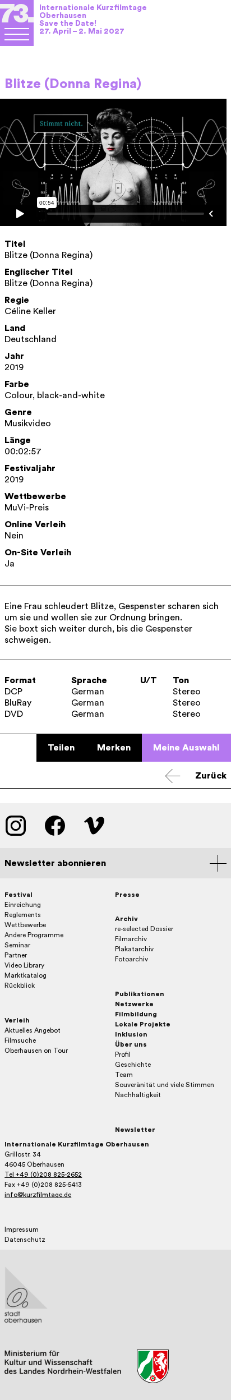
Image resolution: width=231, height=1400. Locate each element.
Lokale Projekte (142, 1024)
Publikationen (139, 994)
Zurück (210, 775)
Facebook (55, 825)
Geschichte (133, 1064)
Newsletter (135, 1129)
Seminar (17, 945)
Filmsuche (20, 1040)
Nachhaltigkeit (138, 1095)
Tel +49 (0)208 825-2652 (43, 1174)
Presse (127, 894)
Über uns (131, 1044)
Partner (15, 955)
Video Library (24, 965)
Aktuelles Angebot (32, 1030)
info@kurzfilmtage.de (37, 1194)
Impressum (21, 1229)
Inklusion (131, 1034)
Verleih (17, 1020)
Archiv (126, 918)
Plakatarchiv (134, 949)
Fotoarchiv (131, 959)
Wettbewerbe (25, 925)
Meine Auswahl (186, 747)
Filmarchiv (131, 939)
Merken (114, 747)
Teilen (61, 747)
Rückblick (19, 985)
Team (124, 1074)
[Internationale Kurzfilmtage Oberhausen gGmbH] (17, 34)
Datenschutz (24, 1239)
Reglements (22, 914)
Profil (123, 1054)
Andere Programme (33, 935)
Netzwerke (134, 1004)
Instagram (15, 825)
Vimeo (94, 825)
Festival (18, 894)
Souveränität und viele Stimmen (164, 1084)
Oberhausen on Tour (36, 1050)
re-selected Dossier (144, 928)
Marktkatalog (25, 975)
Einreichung (22, 904)
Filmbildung (136, 1014)
